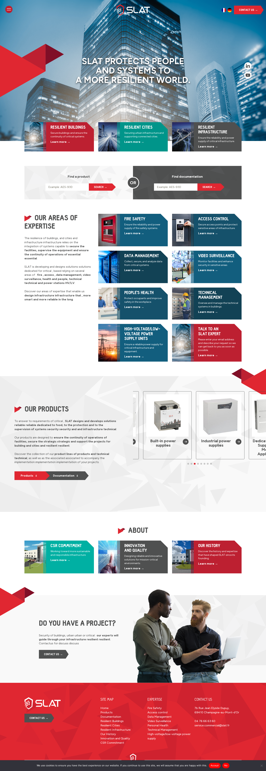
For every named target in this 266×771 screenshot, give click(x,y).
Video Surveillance (159, 721)
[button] (188, 464)
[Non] (261, 765)
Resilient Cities (110, 725)
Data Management (159, 716)
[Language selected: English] (227, 10)
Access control (157, 712)
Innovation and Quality (115, 738)
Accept (215, 765)
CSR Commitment (112, 742)
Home (104, 708)
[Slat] (133, 10)
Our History (108, 734)
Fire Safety (154, 708)
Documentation (65, 475)
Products (29, 475)
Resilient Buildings (112, 721)
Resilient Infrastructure (115, 729)
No (226, 765)
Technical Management (162, 729)
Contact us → (248, 9)
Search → (100, 187)
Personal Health (157, 725)
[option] (224, 10)
